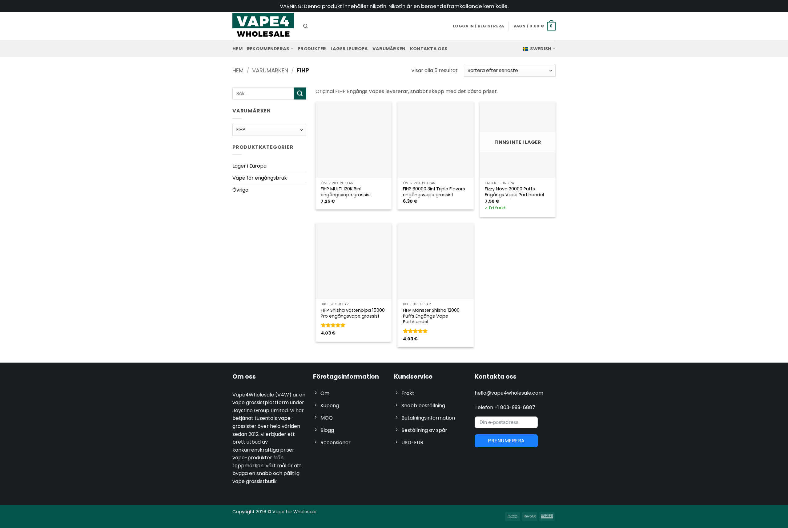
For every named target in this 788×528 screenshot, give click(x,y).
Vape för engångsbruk (259, 177)
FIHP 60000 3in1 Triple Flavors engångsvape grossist (434, 191)
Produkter (312, 49)
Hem (237, 49)
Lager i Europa (349, 49)
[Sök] (305, 26)
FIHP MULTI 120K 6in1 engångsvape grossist (346, 191)
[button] (534, 26)
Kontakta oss (428, 49)
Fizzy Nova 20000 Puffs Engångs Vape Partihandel (514, 191)
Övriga (240, 189)
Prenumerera (506, 440)
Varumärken (389, 49)
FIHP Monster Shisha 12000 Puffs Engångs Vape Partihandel (431, 316)
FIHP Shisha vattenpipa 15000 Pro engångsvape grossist (353, 313)
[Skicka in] (300, 93)
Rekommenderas (268, 49)
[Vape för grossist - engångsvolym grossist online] (263, 26)
